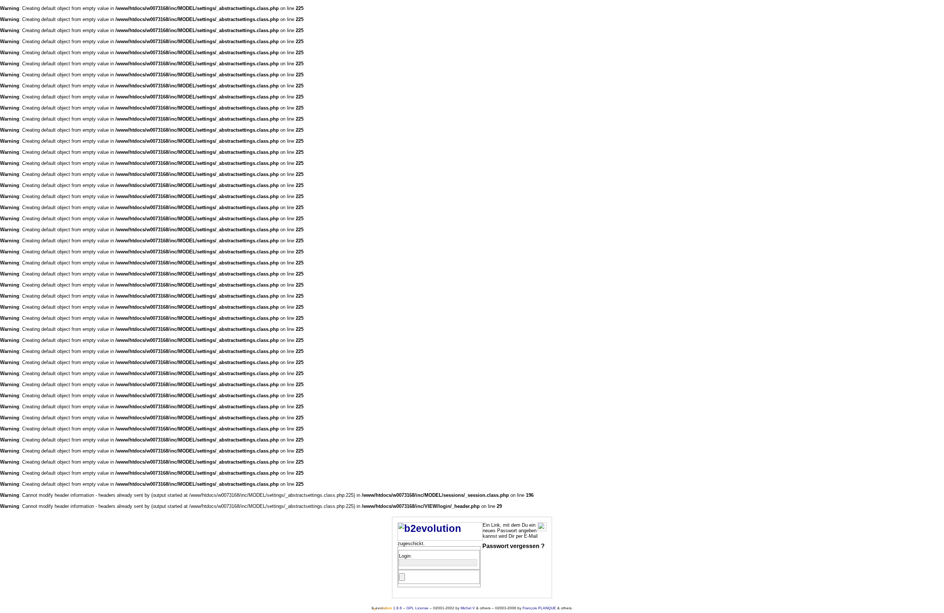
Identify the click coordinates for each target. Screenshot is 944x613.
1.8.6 (387, 608)
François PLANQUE (539, 608)
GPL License (417, 608)
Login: (405, 556)
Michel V (468, 608)
